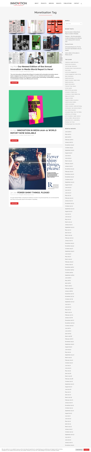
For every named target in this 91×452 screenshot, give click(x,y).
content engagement (70, 74)
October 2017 (68, 299)
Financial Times (68, 86)
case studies (68, 70)
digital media (77, 80)
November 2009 (69, 445)
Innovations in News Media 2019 (72, 94)
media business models (70, 102)
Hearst (74, 86)
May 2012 (67, 392)
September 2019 (69, 251)
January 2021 (68, 224)
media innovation (69, 106)
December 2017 (68, 293)
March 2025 (68, 161)
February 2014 (68, 360)
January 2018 (68, 291)
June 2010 (67, 440)
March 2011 (67, 426)
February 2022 (68, 198)
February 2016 (68, 339)
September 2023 (69, 182)
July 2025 (67, 155)
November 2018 (69, 269)
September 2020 (69, 227)
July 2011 (67, 416)
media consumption (69, 104)
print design (73, 114)
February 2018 (68, 288)
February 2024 (68, 171)
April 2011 (67, 424)
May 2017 (67, 309)
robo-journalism (76, 118)
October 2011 (68, 408)
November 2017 (68, 296)
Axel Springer (68, 66)
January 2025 (68, 166)
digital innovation (69, 80)
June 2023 (67, 187)
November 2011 (68, 405)
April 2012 (67, 394)
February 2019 (68, 261)
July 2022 (67, 190)
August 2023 (68, 184)
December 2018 (69, 267)
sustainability (77, 120)
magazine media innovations (71, 100)
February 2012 (68, 400)
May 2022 (67, 195)
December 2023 (69, 174)
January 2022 (68, 200)
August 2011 (68, 413)
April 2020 (67, 232)
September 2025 (69, 150)
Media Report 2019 (29, 194)
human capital (68, 88)
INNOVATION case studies (71, 90)
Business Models (69, 44)
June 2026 (67, 131)
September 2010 (69, 434)
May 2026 (67, 134)
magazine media (69, 98)
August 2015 (68, 347)
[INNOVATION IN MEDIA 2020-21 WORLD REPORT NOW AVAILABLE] (35, 108)
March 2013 (67, 376)
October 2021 (68, 206)
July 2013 (67, 365)
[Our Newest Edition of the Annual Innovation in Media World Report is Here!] (35, 42)
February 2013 (68, 378)
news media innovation (70, 110)
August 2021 (68, 211)
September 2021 (69, 208)
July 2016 (67, 328)
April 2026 (67, 137)
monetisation (68, 108)
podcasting (67, 114)
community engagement (70, 72)
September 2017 (69, 301)
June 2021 (67, 216)
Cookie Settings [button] (79, 449)
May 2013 (67, 370)
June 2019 (67, 254)
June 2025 (67, 158)
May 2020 (67, 230)
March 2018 (67, 285)
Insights (22, 71)
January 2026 (68, 142)
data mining (78, 74)
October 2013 (68, 362)
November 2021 (68, 203)
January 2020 (68, 240)
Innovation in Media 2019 (71, 92)
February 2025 (68, 163)
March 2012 (67, 397)
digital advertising (69, 78)
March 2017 (67, 312)
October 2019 (68, 248)
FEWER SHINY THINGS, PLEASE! (33, 192)
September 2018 (69, 275)
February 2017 (68, 315)
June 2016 (67, 331)
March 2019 (68, 259)
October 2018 (68, 272)
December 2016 (69, 320)
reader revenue (76, 116)
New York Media (77, 112)
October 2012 (68, 381)
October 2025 (68, 147)
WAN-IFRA (77, 124)
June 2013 (67, 368)
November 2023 (69, 176)
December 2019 (69, 243)
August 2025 (68, 153)
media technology (78, 106)
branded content (69, 68)
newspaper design (69, 112)
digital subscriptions (69, 84)
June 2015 (67, 349)
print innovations (69, 116)
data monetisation (69, 76)
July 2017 (67, 304)
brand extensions (77, 68)
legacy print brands (69, 96)
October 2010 (68, 432)
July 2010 (67, 437)
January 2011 (68, 429)
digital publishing (69, 82)
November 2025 (69, 145)
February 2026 (68, 139)
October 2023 (68, 179)
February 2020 (68, 238)
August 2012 (68, 386)
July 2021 (67, 214)
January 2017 (68, 317)
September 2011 (69, 410)
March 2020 (68, 235)
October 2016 (68, 325)
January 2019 (68, 264)
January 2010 (68, 442)
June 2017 (67, 307)
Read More (14, 82)
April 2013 (67, 373)
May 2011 (67, 421)
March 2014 (67, 357)
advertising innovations (70, 64)
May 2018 (67, 280)
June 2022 (67, 192)
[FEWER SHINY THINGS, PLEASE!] (35, 169)
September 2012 (69, 384)
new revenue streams (76, 108)
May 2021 (67, 219)
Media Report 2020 (29, 135)
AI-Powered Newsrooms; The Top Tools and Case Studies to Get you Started (73, 48)
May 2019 (67, 256)
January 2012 (68, 402)
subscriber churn (69, 120)
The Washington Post (70, 124)
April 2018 (67, 283)
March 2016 (68, 336)
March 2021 (67, 222)
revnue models (68, 118)
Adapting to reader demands (71, 62)
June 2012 (67, 389)
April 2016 (67, 333)
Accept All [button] (86, 449)
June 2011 (67, 418)
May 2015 (67, 352)
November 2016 (69, 323)
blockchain (74, 66)
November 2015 (68, 341)
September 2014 (69, 354)
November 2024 (69, 169)
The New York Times (69, 122)
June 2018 (67, 277)
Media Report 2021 (29, 71)
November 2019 (69, 246)
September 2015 (69, 344)
